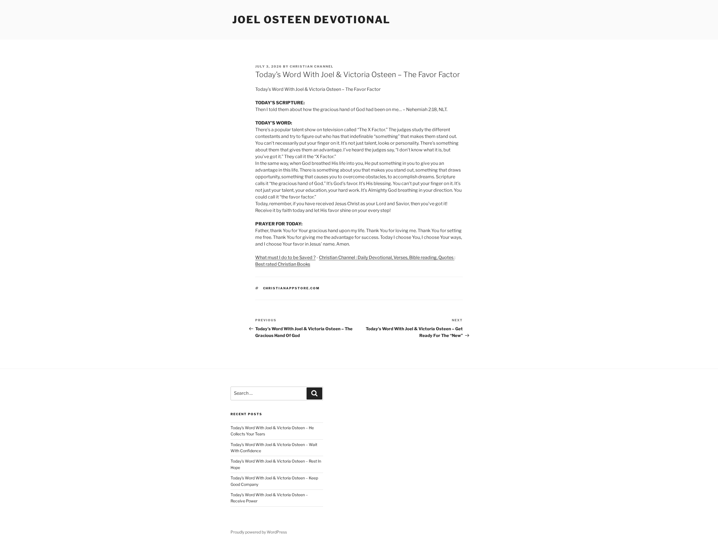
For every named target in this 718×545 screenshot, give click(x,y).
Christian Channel (311, 66)
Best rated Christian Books (282, 264)
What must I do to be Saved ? (285, 257)
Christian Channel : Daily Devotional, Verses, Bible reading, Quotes (386, 257)
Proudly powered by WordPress (259, 532)
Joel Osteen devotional (311, 19)
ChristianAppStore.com (291, 288)
